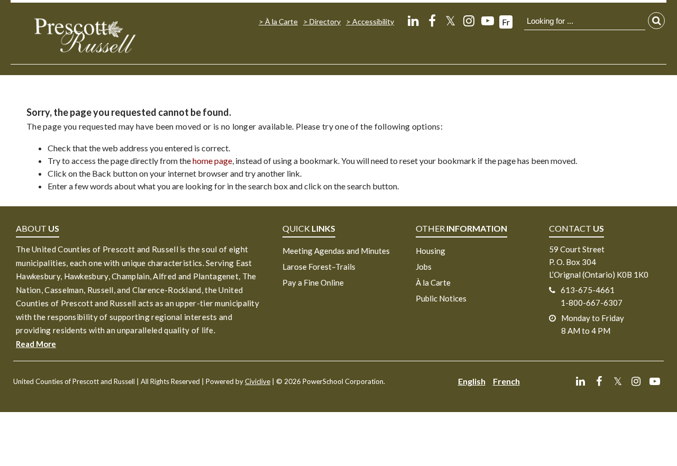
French (506, 381)
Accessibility (373, 21)
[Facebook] (431, 20)
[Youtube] (487, 20)
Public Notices (441, 298)
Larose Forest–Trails (318, 266)
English (472, 381)
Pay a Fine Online (313, 282)
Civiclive (257, 381)
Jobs (424, 266)
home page (212, 161)
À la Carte (281, 21)
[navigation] (84, 35)
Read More (36, 344)
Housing (430, 250)
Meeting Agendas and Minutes (336, 250)
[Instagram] (468, 20)
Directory (325, 21)
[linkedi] (413, 20)
